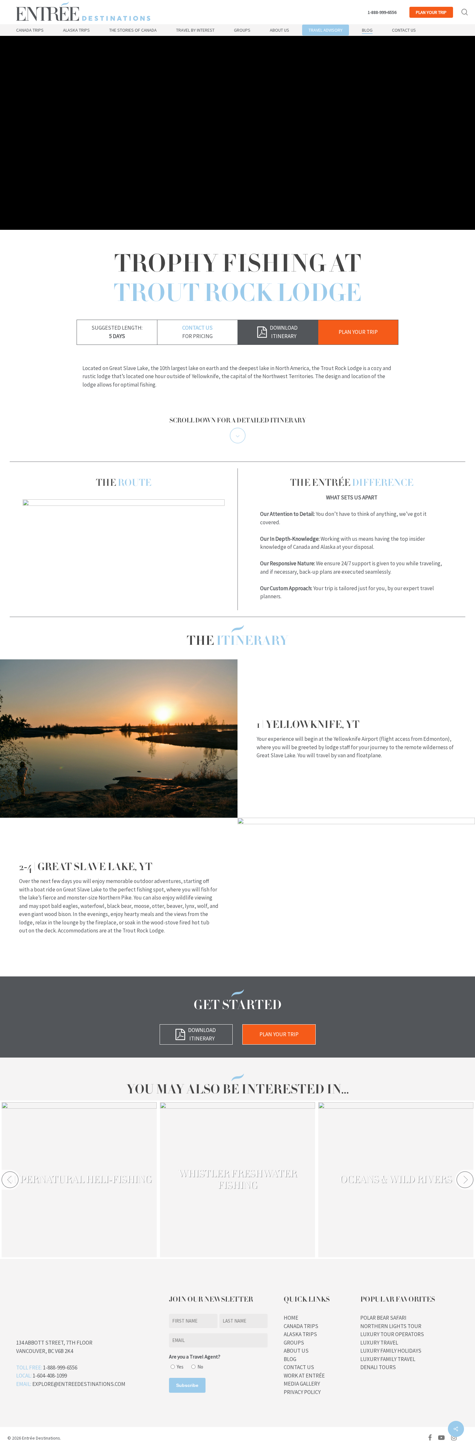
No (200, 1367)
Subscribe (187, 1385)
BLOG (290, 1359)
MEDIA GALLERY (302, 1383)
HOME (291, 1317)
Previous (10, 1180)
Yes (180, 1367)
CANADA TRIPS (301, 1326)
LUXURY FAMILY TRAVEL (387, 1359)
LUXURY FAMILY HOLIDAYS (390, 1350)
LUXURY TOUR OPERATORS (392, 1334)
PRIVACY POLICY (302, 1392)
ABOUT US (296, 1350)
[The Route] (124, 503)
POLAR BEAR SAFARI (383, 1317)
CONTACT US (299, 1367)
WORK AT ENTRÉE (304, 1375)
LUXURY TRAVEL (379, 1342)
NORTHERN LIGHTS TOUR (390, 1326)
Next (465, 1180)
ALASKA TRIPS (300, 1334)
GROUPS (294, 1342)
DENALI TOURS (378, 1367)
